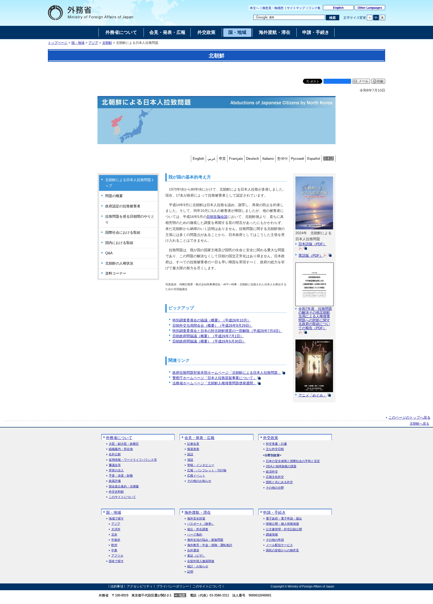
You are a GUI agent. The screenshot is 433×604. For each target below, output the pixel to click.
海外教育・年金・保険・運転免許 (209, 545)
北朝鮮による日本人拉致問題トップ (129, 183)
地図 (182, 595)
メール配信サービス (279, 545)
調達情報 (272, 534)
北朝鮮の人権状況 (119, 263)
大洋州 (115, 529)
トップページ (57, 43)
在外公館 (115, 454)
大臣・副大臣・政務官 (124, 444)
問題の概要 (114, 196)
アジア (93, 43)
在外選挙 (193, 550)
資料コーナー (115, 273)
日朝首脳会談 (217, 217)
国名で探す (116, 561)
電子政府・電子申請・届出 (284, 518)
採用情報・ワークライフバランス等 (133, 460)
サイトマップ (296, 8)
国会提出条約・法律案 (124, 486)
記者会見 (193, 444)
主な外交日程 (275, 449)
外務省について (119, 438)
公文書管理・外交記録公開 (284, 529)
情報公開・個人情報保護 (282, 524)
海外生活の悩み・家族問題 (205, 540)
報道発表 (193, 449)
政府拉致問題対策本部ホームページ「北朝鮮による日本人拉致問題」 (226, 373)
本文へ (254, 8)
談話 (190, 454)
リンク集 (314, 8)
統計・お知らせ (197, 566)
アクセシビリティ (140, 586)
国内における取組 (119, 243)
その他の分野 (275, 487)
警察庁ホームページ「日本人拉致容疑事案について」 (214, 378)
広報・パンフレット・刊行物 (206, 470)
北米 (114, 534)
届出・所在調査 (197, 529)
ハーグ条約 (194, 534)
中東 (114, 550)
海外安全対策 (196, 518)
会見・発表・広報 (199, 438)
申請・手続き (274, 512)
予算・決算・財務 (121, 475)
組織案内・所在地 (121, 449)
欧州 (114, 545)
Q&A (109, 253)
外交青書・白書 (276, 444)
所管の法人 (116, 470)
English (338, 8)
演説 (190, 460)
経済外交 (272, 471)
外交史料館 (116, 491)
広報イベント (196, 475)
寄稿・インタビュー (200, 465)
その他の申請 (275, 540)
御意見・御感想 (272, 8)
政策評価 (115, 481)
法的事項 (116, 586)
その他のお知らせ (199, 481)
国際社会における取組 (122, 232)
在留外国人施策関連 (200, 561)
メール (363, 81)
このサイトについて (122, 497)
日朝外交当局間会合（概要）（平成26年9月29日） (212, 325)
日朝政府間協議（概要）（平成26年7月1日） (208, 336)
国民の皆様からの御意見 (282, 550)
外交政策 (270, 438)
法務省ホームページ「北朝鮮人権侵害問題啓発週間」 (214, 383)
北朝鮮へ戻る (419, 423)
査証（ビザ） (196, 555)
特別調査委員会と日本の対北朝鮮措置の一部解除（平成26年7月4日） (227, 331)
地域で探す (116, 518)
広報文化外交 (275, 477)
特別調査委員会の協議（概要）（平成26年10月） (211, 320)
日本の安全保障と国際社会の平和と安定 (293, 461)
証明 (190, 571)
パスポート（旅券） (200, 524)
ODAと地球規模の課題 (281, 466)
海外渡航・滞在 (197, 512)
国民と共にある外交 (279, 482)
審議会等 (115, 465)
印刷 (380, 81)
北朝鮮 (107, 43)
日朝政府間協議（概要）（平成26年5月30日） (209, 341)
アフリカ (117, 555)
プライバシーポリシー (172, 586)
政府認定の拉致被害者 (122, 206)
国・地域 (77, 43)
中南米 (115, 540)
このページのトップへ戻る (409, 417)
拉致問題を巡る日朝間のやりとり (129, 219)
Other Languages (370, 8)
